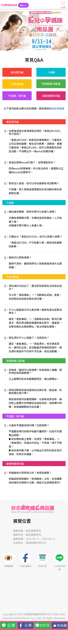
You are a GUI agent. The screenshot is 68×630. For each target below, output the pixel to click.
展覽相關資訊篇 (51, 96)
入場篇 (51, 72)
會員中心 (23, 5)
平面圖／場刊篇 (17, 96)
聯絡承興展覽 (56, 108)
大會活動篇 (17, 84)
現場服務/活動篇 (51, 84)
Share (21, 624)
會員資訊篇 (17, 72)
